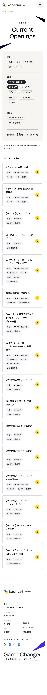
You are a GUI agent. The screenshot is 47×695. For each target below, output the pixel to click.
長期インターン (14, 67)
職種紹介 (7, 632)
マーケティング (26, 92)
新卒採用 (7, 639)
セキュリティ (25, 87)
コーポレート (13, 103)
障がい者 (28, 62)
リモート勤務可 (14, 123)
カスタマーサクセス (27, 97)
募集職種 (26, 623)
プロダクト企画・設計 (16, 82)
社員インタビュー (10, 615)
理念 (5, 604)
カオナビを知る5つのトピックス (15, 607)
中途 (10, 62)
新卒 (18, 62)
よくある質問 (27, 632)
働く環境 (7, 624)
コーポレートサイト (20, 639)
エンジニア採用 (28, 627)
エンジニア (13, 87)
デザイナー (12, 92)
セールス (12, 97)
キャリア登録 (28, 145)
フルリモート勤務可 (16, 117)
